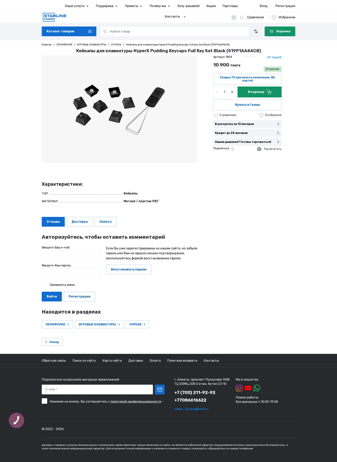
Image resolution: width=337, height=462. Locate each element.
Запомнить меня (62, 285)
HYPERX (116, 44)
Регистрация (285, 6)
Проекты (131, 6)
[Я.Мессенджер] (216, 155)
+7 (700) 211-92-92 (194, 392)
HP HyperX (274, 57)
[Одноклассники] (228, 155)
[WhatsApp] (247, 155)
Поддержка (105, 6)
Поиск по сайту (84, 360)
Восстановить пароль (129, 269)
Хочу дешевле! (188, 6)
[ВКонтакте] (222, 155)
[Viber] (241, 155)
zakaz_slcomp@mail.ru (191, 409)
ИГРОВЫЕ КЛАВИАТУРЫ (91, 44)
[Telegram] (235, 155)
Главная (46, 44)
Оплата (155, 360)
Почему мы (158, 6)
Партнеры (230, 6)
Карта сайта (112, 360)
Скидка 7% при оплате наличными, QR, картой (247, 79)
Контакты (211, 360)
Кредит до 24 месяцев (231, 133)
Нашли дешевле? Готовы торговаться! (243, 142)
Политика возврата (182, 360)
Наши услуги (74, 6)
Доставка (135, 360)
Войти (52, 296)
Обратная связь (54, 360)
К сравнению (228, 115)
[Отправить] (160, 389)
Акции (211, 6)
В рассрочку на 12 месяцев (234, 124)
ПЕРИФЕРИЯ (64, 44)
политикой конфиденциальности (136, 401)
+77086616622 (190, 400)
